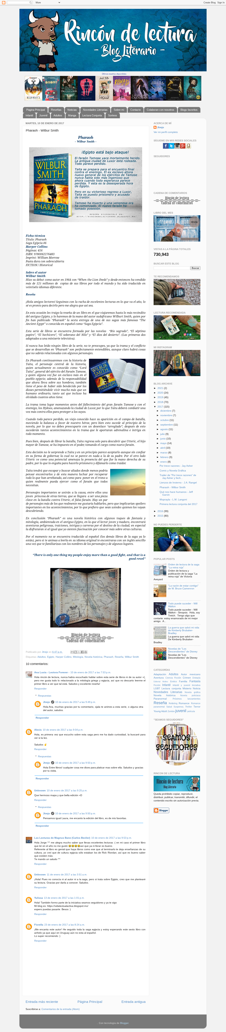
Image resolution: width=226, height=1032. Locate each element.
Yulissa (38, 898)
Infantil (29, 115)
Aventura (159, 677)
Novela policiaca (190, 695)
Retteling (173, 703)
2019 (160, 397)
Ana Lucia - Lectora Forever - (51, 672)
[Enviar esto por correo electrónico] (72, 652)
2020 (160, 392)
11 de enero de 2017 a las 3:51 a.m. (67, 874)
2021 (160, 388)
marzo (164, 452)
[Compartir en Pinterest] (85, 652)
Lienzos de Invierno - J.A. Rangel (178, 482)
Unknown (40, 790)
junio (163, 438)
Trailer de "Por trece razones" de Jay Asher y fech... (178, 476)
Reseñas (56, 109)
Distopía (196, 678)
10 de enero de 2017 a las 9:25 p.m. (67, 790)
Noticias (72, 109)
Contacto (135, 109)
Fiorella (38, 924)
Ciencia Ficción (173, 678)
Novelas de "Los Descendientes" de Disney (182, 650)
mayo (163, 443)
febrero (164, 457)
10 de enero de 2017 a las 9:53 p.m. (111, 838)
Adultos (57, 115)
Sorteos (112, 115)
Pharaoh (108, 657)
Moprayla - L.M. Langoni (173, 499)
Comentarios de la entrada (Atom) (60, 1009)
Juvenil (43, 115)
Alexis (38, 729)
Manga (72, 115)
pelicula (191, 711)
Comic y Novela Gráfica (173, 470)
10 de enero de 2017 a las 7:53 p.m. (90, 672)
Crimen (187, 677)
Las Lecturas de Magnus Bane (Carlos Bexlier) (62, 838)
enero (164, 461)
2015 (160, 515)
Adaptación (160, 674)
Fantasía (194, 681)
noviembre (166, 415)
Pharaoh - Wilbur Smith (173, 487)
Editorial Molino (161, 681)
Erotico (173, 681)
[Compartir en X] (79, 652)
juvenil (180, 711)
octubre (165, 420)
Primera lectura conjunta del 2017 (178, 504)
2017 (160, 406)
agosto (164, 429)
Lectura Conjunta (92, 115)
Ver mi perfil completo (166, 132)
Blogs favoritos (189, 109)
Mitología (78, 657)
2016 (160, 511)
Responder (40, 688)
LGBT (157, 688)
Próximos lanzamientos (186, 699)
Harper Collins (64, 657)
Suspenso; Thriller (183, 707)
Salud (169, 707)
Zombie (171, 711)
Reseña (119, 657)
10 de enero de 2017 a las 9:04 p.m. (63, 729)
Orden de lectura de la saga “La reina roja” (183, 566)
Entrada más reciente (42, 1002)
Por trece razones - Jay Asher (176, 466)
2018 (160, 402)
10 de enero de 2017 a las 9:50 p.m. (75, 763)
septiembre (167, 424)
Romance (184, 703)
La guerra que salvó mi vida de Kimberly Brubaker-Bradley (183, 630)
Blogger (124, 1023)
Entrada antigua (133, 1002)
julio (162, 434)
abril (163, 448)
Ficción (157, 685)
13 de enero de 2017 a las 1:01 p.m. (64, 898)
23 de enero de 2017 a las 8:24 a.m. (64, 924)
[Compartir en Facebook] (82, 652)
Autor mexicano (190, 674)
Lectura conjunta (171, 688)
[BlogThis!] (75, 652)
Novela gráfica (192, 692)
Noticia (196, 688)
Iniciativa (196, 685)
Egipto (50, 657)
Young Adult (160, 711)
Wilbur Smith (132, 657)
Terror (197, 706)
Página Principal (35, 109)
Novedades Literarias (95, 109)
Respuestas (44, 695)
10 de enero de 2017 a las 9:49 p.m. (75, 702)
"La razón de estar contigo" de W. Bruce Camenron (183, 587)
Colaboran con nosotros (160, 109)
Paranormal (160, 698)
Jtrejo (46, 702)
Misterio (187, 688)
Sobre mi (119, 109)
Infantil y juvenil (181, 685)
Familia (183, 681)
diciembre (166, 410)
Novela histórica (93, 657)
